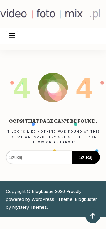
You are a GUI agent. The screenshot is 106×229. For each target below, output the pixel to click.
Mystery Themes (29, 207)
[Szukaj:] (39, 157)
